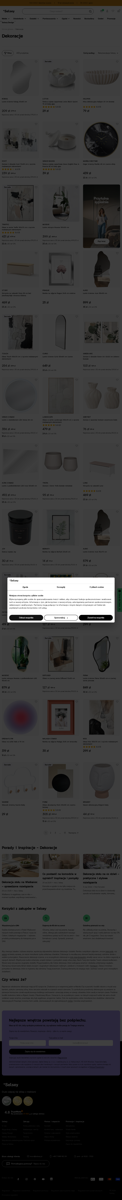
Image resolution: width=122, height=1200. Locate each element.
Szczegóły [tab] (61, 587)
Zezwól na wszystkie (95, 618)
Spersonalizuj (59, 618)
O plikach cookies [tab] (97, 587)
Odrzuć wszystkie (26, 618)
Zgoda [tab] (25, 587)
